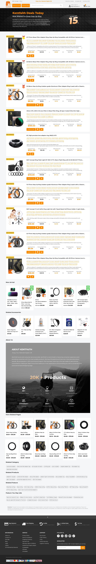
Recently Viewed (69, 1)
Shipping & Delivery (27, 539)
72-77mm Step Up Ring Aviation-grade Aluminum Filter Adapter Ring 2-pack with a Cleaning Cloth (55, 184)
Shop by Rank (25, 5)
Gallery (7, 545)
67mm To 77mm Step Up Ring (69, 455)
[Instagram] (62, 536)
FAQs (41, 539)
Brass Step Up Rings (40, 454)
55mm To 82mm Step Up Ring (83, 433)
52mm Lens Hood (82, 454)
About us (7, 535)
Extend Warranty (44, 541)
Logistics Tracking (44, 543)
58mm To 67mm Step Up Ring (55, 433)
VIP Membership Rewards (11, 547)
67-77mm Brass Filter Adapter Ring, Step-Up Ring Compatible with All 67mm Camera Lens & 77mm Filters (55, 37)
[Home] (8, 4)
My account (42, 535)
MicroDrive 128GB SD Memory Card (68, 330)
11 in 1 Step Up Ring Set (26, 330)
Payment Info (25, 541)
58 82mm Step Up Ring (39, 433)
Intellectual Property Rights (29, 545)
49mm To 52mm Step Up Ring (26, 455)
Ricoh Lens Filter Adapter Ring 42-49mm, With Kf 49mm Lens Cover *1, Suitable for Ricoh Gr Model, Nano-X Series (54, 301)
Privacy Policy (25, 535)
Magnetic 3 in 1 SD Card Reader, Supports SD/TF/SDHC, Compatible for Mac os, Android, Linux (82, 331)
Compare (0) (78, 1)
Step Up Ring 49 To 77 (55, 454)
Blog (6, 541)
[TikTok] (73, 536)
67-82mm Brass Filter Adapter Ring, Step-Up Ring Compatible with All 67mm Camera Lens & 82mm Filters (55, 258)
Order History (43, 537)
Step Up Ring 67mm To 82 (11, 455)
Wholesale (25, 551)
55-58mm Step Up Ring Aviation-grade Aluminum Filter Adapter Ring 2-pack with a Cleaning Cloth (55, 86)
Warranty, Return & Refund (29, 543)
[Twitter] (66, 536)
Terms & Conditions (27, 537)
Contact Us (8, 537)
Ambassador (25, 547)
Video (6, 543)
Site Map (7, 539)
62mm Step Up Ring (11, 432)
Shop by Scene (16, 5)
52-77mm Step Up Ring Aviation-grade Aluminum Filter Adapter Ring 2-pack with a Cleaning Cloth (55, 233)
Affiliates (24, 549)
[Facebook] (58, 536)
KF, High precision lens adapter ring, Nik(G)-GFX (41, 135)
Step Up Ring (24, 432)
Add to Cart (31, 104)
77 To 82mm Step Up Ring (69, 433)
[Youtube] (70, 536)
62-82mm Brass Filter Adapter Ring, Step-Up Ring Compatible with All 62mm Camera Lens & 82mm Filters (55, 62)
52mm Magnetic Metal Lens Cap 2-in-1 (12, 330)
